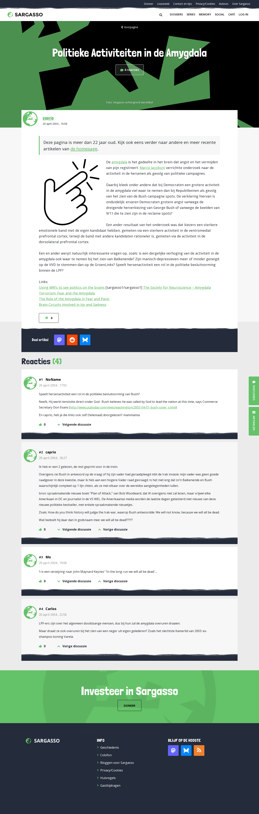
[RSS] (199, 750)
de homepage (84, 149)
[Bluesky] (186, 750)
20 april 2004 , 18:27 (53, 458)
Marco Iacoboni (152, 167)
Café (231, 14)
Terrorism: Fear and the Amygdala (67, 293)
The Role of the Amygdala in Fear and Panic (74, 299)
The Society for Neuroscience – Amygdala (177, 287)
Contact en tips (182, 4)
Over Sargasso (241, 4)
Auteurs (223, 4)
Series (191, 14)
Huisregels (108, 778)
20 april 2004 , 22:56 (53, 614)
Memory (205, 14)
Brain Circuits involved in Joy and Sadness (72, 304)
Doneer (148, 4)
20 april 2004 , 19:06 (53, 563)
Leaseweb (163, 4)
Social (219, 14)
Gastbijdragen (110, 785)
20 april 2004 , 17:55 (53, 385)
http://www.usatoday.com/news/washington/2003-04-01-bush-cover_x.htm (123, 407)
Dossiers (176, 14)
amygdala (119, 162)
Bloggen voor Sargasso (117, 763)
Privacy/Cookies (205, 4)
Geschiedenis (109, 747)
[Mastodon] (173, 750)
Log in (243, 14)
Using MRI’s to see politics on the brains (72, 287)
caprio (48, 117)
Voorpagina (131, 27)
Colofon (106, 755)
